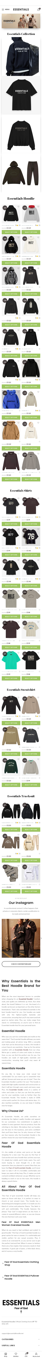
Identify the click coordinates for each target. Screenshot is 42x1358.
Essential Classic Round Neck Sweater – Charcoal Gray (29, 747)
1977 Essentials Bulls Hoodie (27, 225)
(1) (19, 225)
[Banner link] (21, 56)
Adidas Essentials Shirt (27, 579)
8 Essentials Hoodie (26, 318)
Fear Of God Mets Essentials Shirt (28, 641)
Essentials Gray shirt (29, 610)
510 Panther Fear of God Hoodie (6, 318)
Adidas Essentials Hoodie (5, 349)
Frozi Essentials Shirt (9, 671)
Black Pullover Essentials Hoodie (27, 380)
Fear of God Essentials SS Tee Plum (8, 641)
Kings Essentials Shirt (28, 671)
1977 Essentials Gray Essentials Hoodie (8, 287)
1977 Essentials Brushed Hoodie (8, 225)
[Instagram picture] (21, 938)
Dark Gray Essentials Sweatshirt (10, 747)
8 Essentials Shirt (6, 579)
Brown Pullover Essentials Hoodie (8, 441)
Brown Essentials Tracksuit (5, 854)
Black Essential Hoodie (27, 349)
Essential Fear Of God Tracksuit (28, 854)
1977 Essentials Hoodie (27, 287)
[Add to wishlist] (18, 207)
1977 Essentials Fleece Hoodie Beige (27, 256)
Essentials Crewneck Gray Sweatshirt (29, 778)
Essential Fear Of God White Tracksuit (29, 884)
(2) (19, 579)
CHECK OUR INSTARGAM (21, 964)
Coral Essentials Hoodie (8, 472)
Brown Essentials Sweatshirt (26, 716)
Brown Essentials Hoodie (25, 410)
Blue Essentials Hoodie (7, 410)
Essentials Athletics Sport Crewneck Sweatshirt (9, 778)
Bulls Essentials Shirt (9, 610)
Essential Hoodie (8, 1322)
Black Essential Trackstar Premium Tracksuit (7, 823)
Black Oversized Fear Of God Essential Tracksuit (28, 823)
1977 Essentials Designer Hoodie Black (8, 256)
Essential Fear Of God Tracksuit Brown (8, 884)
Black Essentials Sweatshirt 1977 (8, 716)
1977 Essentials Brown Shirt (27, 517)
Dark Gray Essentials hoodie (29, 472)
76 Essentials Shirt (27, 548)
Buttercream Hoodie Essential (29, 441)
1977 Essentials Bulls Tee (7, 548)
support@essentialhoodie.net (13, 1333)
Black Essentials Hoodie (8, 380)
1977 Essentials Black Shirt (7, 517)
